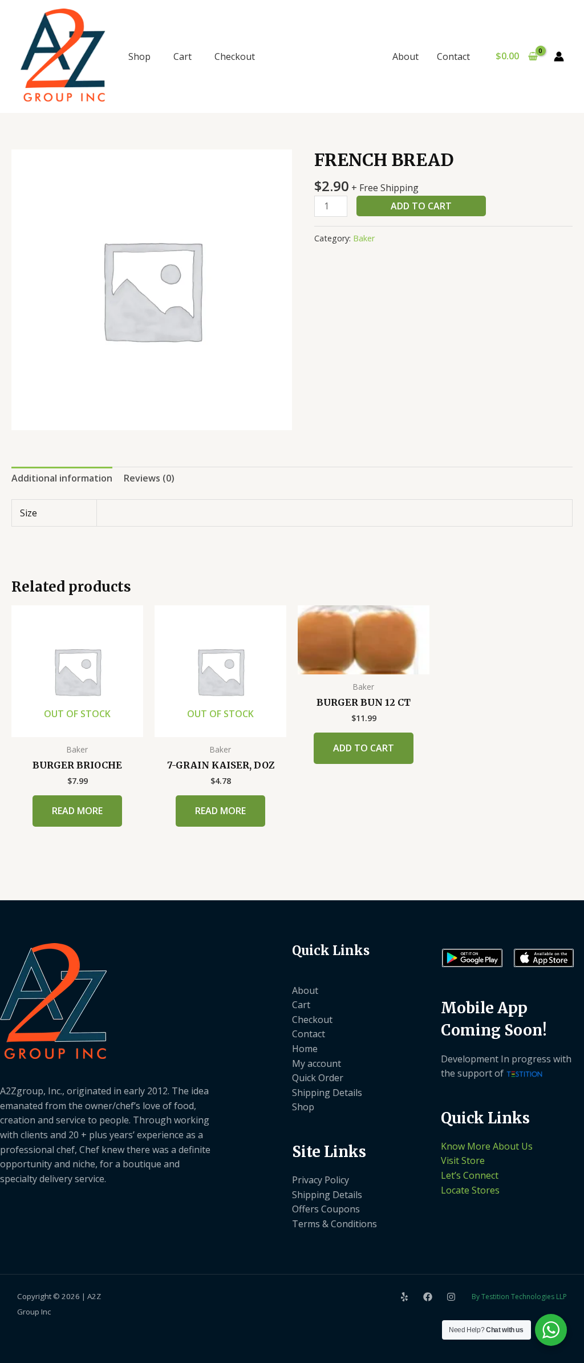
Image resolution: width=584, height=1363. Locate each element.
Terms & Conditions (334, 1224)
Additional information (61, 478)
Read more (77, 810)
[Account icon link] (559, 56)
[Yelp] (404, 1296)
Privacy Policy (320, 1180)
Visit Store (463, 1160)
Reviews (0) (149, 478)
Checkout (234, 56)
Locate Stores (470, 1190)
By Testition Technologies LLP (519, 1296)
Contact (453, 56)
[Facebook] (427, 1296)
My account (316, 1063)
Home (305, 1048)
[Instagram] (451, 1296)
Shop (139, 56)
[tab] (61, 479)
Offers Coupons (326, 1209)
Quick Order (317, 1077)
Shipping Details (327, 1092)
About (405, 56)
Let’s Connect (469, 1175)
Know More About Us (487, 1146)
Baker (364, 238)
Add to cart (421, 206)
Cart (182, 56)
